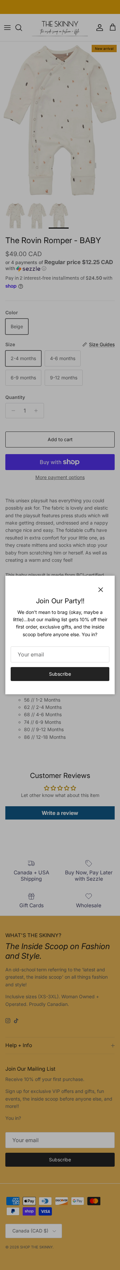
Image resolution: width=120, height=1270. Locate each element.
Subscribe (60, 674)
